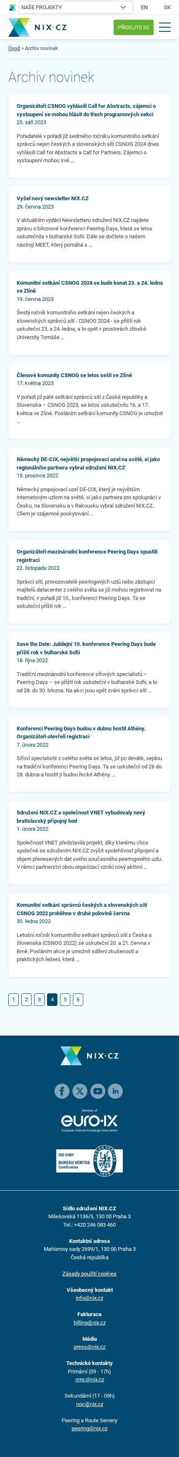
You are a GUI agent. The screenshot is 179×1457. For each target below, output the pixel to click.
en (144, 7)
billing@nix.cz (90, 1322)
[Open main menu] (165, 27)
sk (167, 7)
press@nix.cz (89, 1347)
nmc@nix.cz (89, 1379)
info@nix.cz (89, 1298)
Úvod (14, 48)
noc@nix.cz (89, 1404)
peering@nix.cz (89, 1428)
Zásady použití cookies (89, 1274)
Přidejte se (133, 27)
